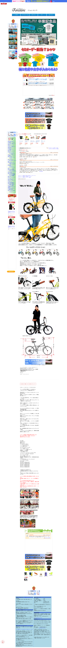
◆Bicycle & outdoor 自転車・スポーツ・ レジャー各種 (11, 185)
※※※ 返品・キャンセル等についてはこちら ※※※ (24, 629)
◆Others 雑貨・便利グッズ (11, 187)
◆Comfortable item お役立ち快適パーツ (11, 182)
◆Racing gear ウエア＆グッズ (11, 172)
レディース (11, 191)
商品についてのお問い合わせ (25, 387)
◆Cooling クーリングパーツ (11, 150)
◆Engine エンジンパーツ (11, 152)
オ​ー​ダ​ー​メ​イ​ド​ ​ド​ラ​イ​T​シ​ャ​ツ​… (21, 142)
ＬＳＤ (11, 158)
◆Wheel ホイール (10, 181)
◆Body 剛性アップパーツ (11, 155)
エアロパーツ (12, 166)
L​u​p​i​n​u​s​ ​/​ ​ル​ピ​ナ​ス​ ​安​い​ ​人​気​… (32, 142)
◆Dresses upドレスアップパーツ (11, 162)
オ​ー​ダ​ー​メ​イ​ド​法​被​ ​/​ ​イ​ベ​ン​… (27, 142)
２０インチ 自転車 (28, 177)
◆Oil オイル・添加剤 (11, 168)
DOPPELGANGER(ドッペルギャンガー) (30, 175)
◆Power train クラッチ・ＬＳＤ (11, 157)
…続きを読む (41, 171)
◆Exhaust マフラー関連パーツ (11, 143)
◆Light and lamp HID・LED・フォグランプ (12, 160)
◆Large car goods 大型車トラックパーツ (11, 186)
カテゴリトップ (20, 175)
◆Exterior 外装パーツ (10, 165)
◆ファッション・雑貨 (11, 190)
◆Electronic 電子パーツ (10, 147)
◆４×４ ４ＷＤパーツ (10, 178)
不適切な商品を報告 (33, 387)
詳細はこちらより (26, 597)
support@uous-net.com (38, 617)
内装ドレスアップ (12, 163)
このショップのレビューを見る (54, 148)
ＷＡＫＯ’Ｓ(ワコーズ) (13, 171)
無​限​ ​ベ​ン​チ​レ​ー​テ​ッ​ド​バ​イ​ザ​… (43, 142)
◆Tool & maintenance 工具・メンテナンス (11, 170)
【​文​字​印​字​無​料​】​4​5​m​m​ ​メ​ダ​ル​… (38, 142)
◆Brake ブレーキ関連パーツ (11, 146)
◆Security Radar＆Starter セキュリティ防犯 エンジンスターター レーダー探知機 (11, 174)
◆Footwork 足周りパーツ (10, 149)
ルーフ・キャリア (12, 167)
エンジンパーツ (12, 153)
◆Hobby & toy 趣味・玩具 (10, 189)
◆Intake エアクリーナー (11, 144)
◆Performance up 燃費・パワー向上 (11, 141)
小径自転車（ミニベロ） (28, 176)
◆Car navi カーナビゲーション (11, 176)
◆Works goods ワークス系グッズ (11, 179)
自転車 (24, 175)
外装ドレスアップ (12, 164)
